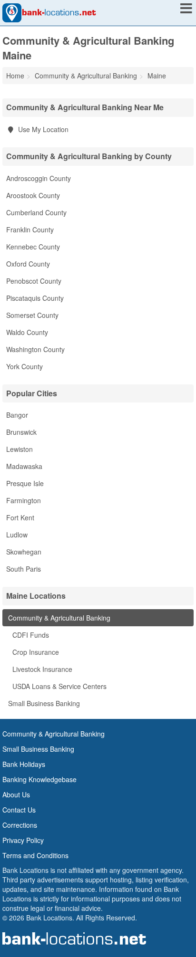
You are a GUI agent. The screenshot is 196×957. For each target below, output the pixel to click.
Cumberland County (36, 212)
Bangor (17, 415)
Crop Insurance (34, 652)
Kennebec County (33, 246)
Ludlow (17, 534)
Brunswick (21, 432)
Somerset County (32, 315)
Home (15, 75)
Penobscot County (33, 281)
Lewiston (19, 449)
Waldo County (27, 332)
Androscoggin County (38, 178)
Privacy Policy (23, 840)
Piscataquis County (35, 298)
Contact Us (19, 809)
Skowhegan (23, 551)
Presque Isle (25, 483)
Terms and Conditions (35, 855)
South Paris (23, 569)
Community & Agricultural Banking (58, 617)
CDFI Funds (29, 635)
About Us (16, 794)
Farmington (23, 500)
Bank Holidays (23, 764)
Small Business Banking (43, 703)
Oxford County (28, 263)
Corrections (19, 825)
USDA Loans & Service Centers (58, 686)
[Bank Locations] (49, 12)
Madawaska (24, 466)
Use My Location (42, 129)
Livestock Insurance (41, 669)
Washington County (35, 349)
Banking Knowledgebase (39, 779)
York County (24, 366)
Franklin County (30, 229)
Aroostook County (33, 195)
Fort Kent (20, 517)
